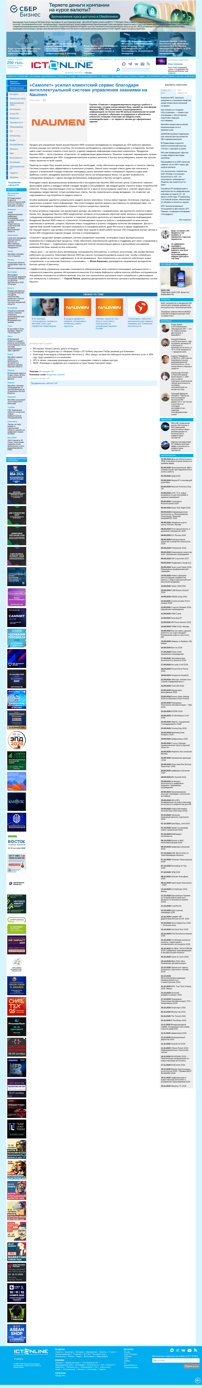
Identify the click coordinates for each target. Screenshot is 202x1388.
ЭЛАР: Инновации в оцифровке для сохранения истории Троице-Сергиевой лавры (72, 363)
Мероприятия (49, 76)
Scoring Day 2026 (179, 728)
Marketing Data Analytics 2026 (172, 734)
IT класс (72, 76)
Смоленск (12, 421)
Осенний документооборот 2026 (171, 994)
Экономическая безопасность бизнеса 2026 (173, 659)
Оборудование (16, 127)
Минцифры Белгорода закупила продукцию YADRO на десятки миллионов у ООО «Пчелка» (17, 279)
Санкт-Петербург (131, 1354)
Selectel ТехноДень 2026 (174, 878)
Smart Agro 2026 (178, 1008)
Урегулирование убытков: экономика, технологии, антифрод (175, 794)
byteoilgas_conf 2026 (180, 823)
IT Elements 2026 (178, 548)
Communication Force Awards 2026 (175, 602)
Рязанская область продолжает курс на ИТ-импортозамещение (17, 265)
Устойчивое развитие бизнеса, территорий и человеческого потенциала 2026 (175, 942)
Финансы (14, 149)
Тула (10, 326)
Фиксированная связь (17, 104)
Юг (125, 1363)
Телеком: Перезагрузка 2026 (176, 861)
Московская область (13, 194)
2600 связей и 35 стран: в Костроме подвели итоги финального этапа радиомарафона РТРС (16, 445)
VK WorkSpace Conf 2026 (175, 717)
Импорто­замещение (15, 82)
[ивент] (16, 1333)
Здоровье (14, 177)
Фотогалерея (153, 76)
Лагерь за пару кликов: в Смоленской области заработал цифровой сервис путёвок (16, 429)
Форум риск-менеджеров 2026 (171, 691)
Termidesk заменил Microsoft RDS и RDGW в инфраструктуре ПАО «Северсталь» (176, 314)
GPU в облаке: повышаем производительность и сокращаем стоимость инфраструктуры (75, 360)
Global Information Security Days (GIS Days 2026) (174, 810)
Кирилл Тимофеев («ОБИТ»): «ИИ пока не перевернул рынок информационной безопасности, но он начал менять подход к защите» (181, 362)
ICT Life (87, 1354)
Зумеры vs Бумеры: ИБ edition (176, 642)
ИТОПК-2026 (177, 711)
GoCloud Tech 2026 (179, 929)
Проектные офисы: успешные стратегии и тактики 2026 (175, 969)
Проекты (62, 76)
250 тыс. (15, 62)
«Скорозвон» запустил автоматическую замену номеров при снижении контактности (140, 322)
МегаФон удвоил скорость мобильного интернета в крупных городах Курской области (15, 362)
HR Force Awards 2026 (181, 622)
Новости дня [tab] (165, 91)
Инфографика (168, 76)
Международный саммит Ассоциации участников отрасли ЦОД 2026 (175, 1027)
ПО (11, 131)
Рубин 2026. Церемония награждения (172, 653)
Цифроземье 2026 (179, 739)
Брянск (11, 383)
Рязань (11, 260)
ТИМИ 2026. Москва (180, 626)
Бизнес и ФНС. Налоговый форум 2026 (172, 841)
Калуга (11, 288)
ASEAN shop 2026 (179, 597)
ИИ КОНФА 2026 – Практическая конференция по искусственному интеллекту (175, 1058)
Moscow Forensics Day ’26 (176, 488)
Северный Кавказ (131, 1367)
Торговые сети (16, 123)
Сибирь (127, 1361)
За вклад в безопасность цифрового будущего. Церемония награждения (172, 784)
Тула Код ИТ (176, 618)
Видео (142, 76)
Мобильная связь (17, 99)
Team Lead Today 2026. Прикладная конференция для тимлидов (176, 569)
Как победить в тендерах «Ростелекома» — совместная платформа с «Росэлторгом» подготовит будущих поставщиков (174, 115)
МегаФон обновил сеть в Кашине (16, 255)
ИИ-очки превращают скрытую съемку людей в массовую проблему (174, 155)
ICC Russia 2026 (178, 535)
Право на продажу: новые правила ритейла (174, 829)
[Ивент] (16, 474)
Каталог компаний (186, 76)
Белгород (12, 272)
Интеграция (15, 109)
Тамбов (11, 407)
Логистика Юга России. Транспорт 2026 (176, 765)
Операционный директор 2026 (173, 1038)
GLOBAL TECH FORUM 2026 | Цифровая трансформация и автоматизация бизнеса (176, 950)
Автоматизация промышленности (18, 89)
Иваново (12, 397)
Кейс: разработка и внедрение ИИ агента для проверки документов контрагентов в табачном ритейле (176, 305)
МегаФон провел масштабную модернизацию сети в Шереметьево (174, 127)
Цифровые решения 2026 (175, 848)
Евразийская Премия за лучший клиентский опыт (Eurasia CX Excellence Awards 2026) (175, 899)
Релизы (133, 76)
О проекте (18, 1359)
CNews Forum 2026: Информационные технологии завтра (175, 1050)
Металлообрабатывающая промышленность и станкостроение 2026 (173, 980)
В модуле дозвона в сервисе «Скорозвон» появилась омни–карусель (75, 322)
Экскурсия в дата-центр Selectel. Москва (174, 523)
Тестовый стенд (119, 76)
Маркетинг (14, 118)
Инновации (15, 162)
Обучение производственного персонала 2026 (175, 817)
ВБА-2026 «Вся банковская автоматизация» (174, 962)
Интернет (14, 94)
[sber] (101, 16)
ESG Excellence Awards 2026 (176, 935)
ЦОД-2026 (175, 476)
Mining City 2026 (178, 1012)
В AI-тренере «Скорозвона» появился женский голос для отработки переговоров (44, 322)
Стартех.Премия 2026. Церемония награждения (176, 608)
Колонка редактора (178, 60)
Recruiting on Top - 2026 (174, 867)
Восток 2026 (176, 648)
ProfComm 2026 (178, 1065)
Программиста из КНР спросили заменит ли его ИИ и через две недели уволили (175, 164)
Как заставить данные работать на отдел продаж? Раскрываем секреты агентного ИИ (176, 634)
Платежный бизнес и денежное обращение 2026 (175, 530)
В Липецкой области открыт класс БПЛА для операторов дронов (17, 376)
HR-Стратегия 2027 (180, 558)
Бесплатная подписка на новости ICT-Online (175, 1356)
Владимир (12, 308)
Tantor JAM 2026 (178, 586)
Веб (102, 1365)
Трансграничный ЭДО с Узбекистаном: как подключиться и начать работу (176, 470)
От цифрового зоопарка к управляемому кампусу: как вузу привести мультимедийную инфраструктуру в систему (61, 48)
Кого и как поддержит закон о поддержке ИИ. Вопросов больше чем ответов (178, 70)
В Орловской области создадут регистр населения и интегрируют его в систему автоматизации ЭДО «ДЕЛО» (16, 345)
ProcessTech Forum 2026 (174, 670)
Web (12, 153)
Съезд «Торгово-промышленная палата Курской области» (175, 745)
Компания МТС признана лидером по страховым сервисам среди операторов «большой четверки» (176, 102)
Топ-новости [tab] (182, 91)
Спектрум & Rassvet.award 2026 (171, 502)
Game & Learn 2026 (180, 957)
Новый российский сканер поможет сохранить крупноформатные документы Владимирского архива (16, 316)
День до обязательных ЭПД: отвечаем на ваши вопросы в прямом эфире (176, 461)
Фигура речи (60, 1356)
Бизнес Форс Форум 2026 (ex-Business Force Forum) (175, 697)
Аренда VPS (60, 1376)
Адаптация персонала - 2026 (176, 884)
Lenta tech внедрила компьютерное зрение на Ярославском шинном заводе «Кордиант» (17, 243)
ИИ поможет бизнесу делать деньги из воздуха (55, 348)
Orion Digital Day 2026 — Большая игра (176, 924)
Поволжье (128, 1356)
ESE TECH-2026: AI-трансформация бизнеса (175, 854)
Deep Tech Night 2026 (180, 508)
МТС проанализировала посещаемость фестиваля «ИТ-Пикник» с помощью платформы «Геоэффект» (175, 210)
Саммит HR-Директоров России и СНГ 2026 (175, 918)
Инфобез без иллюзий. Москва (176, 753)
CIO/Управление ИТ (17, 167)
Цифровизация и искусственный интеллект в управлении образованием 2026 (175, 1080)
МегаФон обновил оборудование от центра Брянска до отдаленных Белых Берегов (16, 389)
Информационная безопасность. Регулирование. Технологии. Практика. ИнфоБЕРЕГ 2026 (174, 515)
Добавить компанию (176, 85)
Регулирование (16, 145)
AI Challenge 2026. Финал (174, 890)
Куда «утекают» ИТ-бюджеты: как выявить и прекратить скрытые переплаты (24, 51)
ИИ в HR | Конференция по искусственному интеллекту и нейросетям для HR (176, 802)
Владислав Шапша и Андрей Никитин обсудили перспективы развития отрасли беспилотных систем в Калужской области (16, 297)
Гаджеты (14, 173)
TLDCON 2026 (177, 686)
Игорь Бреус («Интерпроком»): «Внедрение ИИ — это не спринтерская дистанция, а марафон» (101, 49)
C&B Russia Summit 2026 (175, 591)
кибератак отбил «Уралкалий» (14, 67)
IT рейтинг (104, 76)
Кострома (12, 437)
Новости (11, 76)
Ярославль (13, 235)
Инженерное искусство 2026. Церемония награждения (176, 553)
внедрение (51, 375)
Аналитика (23, 76)
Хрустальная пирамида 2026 (172, 911)
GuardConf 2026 (178, 1044)
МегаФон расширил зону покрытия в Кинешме (16, 402)
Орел (10, 336)
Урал (126, 1359)
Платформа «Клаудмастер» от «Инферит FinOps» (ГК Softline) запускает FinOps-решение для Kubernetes (83, 351)
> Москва (88, 73)
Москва (127, 1352)
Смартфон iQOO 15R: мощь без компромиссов (175, 292)
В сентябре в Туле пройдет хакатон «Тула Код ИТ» (16, 331)
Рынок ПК (14, 114)
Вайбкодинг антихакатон (171, 835)
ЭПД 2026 (175, 872)
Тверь (10, 251)
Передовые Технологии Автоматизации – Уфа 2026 (176, 705)
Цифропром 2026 (179, 1033)
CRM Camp (176, 614)
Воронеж (12, 209)
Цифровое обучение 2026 (175, 772)
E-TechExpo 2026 (178, 1020)
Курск (10, 354)
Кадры (13, 140)
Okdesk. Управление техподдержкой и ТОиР (175, 723)
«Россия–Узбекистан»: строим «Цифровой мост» (176, 681)
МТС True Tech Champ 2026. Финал (176, 987)
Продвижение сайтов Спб (44, 383)
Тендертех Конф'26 (180, 675)
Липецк (11, 370)
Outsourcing (15, 136)
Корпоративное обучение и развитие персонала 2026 (175, 541)
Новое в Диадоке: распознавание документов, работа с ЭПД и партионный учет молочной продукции (176, 578)
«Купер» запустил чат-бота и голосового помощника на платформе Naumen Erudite (107, 323)
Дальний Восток (130, 1365)
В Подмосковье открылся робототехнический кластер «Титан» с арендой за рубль (16, 202)
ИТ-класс (164, 228)
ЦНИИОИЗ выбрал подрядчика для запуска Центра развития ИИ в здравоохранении (175, 136)
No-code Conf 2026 (179, 665)
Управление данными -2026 (176, 759)
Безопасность (16, 158)
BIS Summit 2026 (178, 777)
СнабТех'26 (176, 906)
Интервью (35, 76)
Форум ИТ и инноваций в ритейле (176, 481)
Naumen (61, 375)
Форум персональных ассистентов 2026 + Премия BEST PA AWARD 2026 (176, 1071)
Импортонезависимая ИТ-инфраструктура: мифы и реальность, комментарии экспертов (181, 446)
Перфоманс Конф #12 (181, 563)
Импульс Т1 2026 (178, 1086)
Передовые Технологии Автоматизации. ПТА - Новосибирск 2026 (176, 1001)
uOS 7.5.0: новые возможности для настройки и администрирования (174, 495)
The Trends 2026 (178, 1016)
